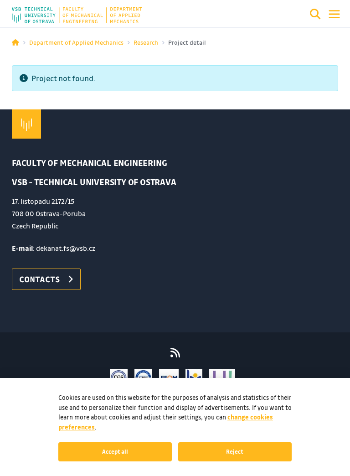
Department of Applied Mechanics (76, 42)
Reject (234, 451)
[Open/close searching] (315, 15)
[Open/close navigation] (334, 14)
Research (146, 42)
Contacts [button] (39, 279)
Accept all (115, 451)
